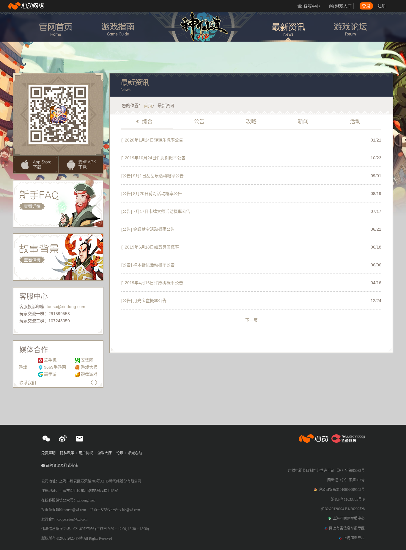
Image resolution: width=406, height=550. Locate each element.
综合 (144, 122)
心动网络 (27, 6)
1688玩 (73, 367)
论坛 (119, 453)
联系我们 (27, 382)
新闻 (300, 122)
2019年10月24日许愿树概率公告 (153, 157)
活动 (352, 122)
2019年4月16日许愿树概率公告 (152, 282)
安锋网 (31, 360)
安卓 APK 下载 (80, 164)
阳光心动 (135, 453)
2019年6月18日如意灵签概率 (150, 247)
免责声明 (48, 453)
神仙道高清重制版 (203, 28)
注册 (381, 6)
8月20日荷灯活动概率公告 (151, 193)
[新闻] (288, 27)
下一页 (251, 320)
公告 (196, 122)
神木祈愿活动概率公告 (148, 265)
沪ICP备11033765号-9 (348, 499)
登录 (366, 6)
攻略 (248, 122)
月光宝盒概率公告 (143, 300)
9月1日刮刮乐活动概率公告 (152, 175)
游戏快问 (74, 374)
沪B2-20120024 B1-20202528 (343, 509)
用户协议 (86, 453)
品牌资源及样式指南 (62, 465)
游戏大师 (33, 367)
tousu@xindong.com (66, 306)
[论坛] (350, 27)
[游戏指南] (118, 27)
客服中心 (311, 6)
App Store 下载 (35, 164)
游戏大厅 (343, 6)
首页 (148, 105)
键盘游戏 (33, 374)
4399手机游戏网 (81, 360)
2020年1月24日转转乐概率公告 (152, 140)
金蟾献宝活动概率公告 (148, 229)
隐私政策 (67, 453)
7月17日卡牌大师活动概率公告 (155, 211)
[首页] (56, 27)
